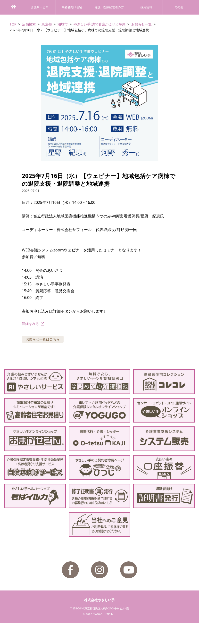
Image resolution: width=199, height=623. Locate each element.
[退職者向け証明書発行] (164, 496)
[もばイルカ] (35, 496)
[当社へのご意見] (99, 524)
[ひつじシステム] (99, 467)
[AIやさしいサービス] (35, 381)
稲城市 (63, 24)
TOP (13, 24)
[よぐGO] (99, 410)
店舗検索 (29, 24)
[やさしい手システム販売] (164, 438)
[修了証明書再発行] (99, 496)
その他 (178, 7)
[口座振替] (164, 467)
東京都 (46, 24)
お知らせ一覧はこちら (43, 339)
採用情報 (146, 7)
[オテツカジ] (99, 438)
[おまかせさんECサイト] (35, 438)
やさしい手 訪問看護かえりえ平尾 (99, 24)
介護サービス (39, 7)
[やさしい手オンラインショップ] (164, 410)
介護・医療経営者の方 (109, 7)
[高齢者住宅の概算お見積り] (35, 410)
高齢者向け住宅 (72, 7)
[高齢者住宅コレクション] (164, 381)
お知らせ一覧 (141, 24)
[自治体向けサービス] (35, 467)
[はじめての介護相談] (99, 381)
